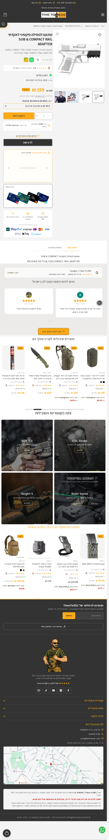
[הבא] (9, 168)
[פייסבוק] (68, 693)
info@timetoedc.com (90, 740)
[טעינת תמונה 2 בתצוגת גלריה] (85, 97)
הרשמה (69, 618)
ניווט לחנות (47, 2)
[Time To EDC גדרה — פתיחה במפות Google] (53, 768)
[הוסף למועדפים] (100, 35)
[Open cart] (7, 833)
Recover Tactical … (90, 26)
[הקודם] (47, 168)
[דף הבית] (53, 15)
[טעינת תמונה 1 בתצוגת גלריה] (98, 97)
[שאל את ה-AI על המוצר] (26, 59)
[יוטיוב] (53, 693)
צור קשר (34, 2)
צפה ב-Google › (12, 272)
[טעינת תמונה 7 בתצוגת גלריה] (72, 97)
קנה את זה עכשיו (27, 142)
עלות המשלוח (40, 96)
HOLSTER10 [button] (93, 589)
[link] (95, 388)
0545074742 (94, 736)
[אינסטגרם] (61, 693)
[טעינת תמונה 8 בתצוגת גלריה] (60, 97)
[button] (5, 15)
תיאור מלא (72, 247)
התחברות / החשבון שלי (51, 629)
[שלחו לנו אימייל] (39, 693)
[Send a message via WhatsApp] (102, 830)
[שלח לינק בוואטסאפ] (31, 59)
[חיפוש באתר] (3, 24)
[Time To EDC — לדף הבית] (53, 657)
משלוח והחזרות (55, 247)
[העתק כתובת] (38, 60)
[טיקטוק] (46, 693)
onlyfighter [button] (93, 400)
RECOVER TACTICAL (73, 26)
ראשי (103, 26)
